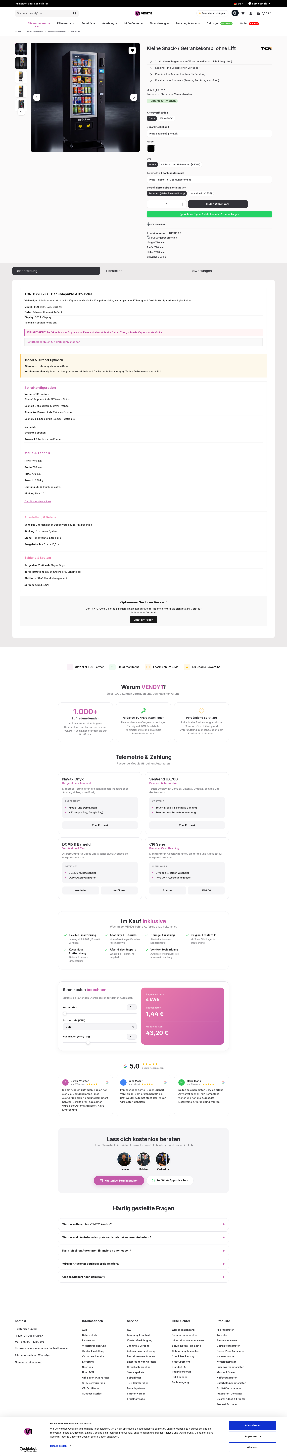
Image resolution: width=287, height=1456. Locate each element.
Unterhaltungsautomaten (231, 1383)
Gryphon (167, 890)
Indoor (152, 164)
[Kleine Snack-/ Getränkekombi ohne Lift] (85, 97)
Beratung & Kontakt (138, 1335)
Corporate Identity (93, 1356)
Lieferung (88, 1361)
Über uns (87, 1367)
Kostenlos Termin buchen (121, 1180)
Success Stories (92, 1393)
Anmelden (21, 3)
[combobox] (43, 13)
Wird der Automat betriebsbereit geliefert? (143, 1264)
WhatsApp (44, 1355)
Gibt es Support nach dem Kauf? (143, 1277)
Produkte (223, 1321)
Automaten (70, 1007)
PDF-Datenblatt (158, 224)
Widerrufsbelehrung (94, 1345)
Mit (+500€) (167, 118)
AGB (84, 1329)
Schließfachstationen (229, 1388)
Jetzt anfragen (143, 619)
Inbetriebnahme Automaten (188, 1340)
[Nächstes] (133, 97)
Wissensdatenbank (183, 1329)
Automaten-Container (229, 1393)
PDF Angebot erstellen (164, 237)
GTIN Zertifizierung (93, 1383)
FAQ (129, 1329)
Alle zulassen (252, 1425)
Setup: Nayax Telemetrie (186, 1345)
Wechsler (81, 890)
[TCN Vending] (266, 48)
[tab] (56, 271)
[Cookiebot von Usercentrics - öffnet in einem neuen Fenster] (28, 1449)
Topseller (222, 1335)
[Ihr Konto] (250, 13)
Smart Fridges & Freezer (231, 1398)
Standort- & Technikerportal (181, 1369)
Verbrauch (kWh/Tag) (76, 1036)
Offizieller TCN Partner (95, 1377)
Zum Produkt (100, 825)
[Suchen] (75, 13)
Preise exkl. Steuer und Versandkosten (169, 94)
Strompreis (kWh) (74, 1020)
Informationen (92, 1321)
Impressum (88, 1340)
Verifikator (119, 890)
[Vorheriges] (36, 97)
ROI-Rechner (179, 1377)
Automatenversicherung (141, 1351)
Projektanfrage (136, 1398)
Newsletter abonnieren (28, 1362)
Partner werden (136, 1393)
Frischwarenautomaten (230, 1367)
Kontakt (20, 1321)
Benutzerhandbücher (184, 1335)
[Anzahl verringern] (151, 204)
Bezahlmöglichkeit (158, 126)
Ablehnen (252, 1447)
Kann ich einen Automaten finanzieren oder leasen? (143, 1250)
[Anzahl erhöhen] (183, 204)
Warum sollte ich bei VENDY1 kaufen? (143, 1224)
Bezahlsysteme (136, 1388)
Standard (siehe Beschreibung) (167, 193)
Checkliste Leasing (183, 1356)
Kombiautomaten (227, 1361)
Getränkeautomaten (228, 1345)
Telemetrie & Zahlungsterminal (165, 172)
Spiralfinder (134, 1377)
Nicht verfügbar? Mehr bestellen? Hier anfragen (211, 214)
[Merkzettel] (242, 13)
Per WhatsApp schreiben (172, 1180)
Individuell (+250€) (201, 193)
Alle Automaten (225, 1329)
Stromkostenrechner (139, 1367)
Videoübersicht (181, 1361)
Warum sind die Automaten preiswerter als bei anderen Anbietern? (143, 1237)
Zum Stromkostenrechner (37, 501)
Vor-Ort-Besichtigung (139, 1340)
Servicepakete (135, 1372)
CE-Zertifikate (90, 1388)
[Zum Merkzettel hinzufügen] (132, 50)
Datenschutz (89, 1335)
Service (132, 1321)
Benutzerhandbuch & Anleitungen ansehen (53, 342)
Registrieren (41, 3)
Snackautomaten (227, 1340)
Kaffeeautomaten (227, 1377)
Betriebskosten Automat (141, 1356)
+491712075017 (29, 1336)
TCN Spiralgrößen (137, 1383)
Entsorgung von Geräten (141, 1361)
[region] (78, 97)
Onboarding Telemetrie (185, 1351)
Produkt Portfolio (227, 1404)
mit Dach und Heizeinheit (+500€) (180, 164)
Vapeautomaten (226, 1356)
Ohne (152, 118)
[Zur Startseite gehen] (143, 13)
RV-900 (206, 890)
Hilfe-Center (181, 1321)
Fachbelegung (180, 1382)
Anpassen (251, 1436)
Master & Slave (226, 1372)
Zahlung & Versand (138, 1345)
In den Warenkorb (218, 204)
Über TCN (88, 1372)
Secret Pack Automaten (230, 1351)
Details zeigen (58, 1445)
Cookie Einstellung (93, 1351)
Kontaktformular (58, 1348)
